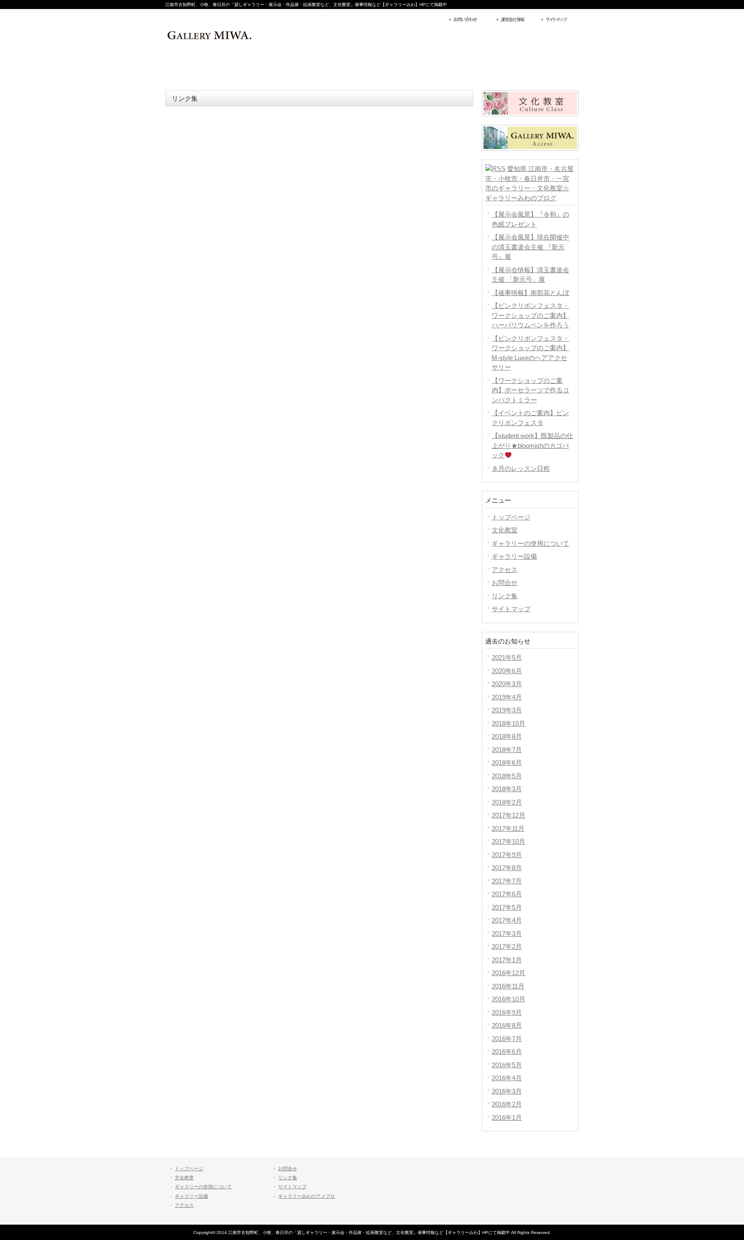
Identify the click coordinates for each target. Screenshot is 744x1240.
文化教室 (505, 530)
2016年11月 (508, 986)
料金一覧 (289, 69)
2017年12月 (508, 815)
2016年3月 (507, 1091)
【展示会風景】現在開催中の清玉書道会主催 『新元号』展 (530, 246)
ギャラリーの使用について (530, 543)
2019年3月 (507, 710)
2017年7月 (507, 881)
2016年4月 (507, 1078)
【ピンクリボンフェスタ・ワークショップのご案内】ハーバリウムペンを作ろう (530, 315)
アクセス (505, 569)
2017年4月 (507, 920)
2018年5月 (507, 776)
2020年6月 (507, 670)
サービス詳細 (206, 69)
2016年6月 (507, 1051)
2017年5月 (507, 907)
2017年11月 (508, 828)
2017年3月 (507, 933)
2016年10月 (508, 999)
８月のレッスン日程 (521, 468)
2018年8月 (507, 736)
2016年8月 (507, 1025)
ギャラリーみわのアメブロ (306, 1196)
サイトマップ (517, 20)
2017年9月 (507, 854)
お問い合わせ (471, 20)
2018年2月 (507, 802)
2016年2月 (507, 1104)
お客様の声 (454, 69)
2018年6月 (507, 762)
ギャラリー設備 (514, 556)
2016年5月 (507, 1065)
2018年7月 (507, 749)
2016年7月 (507, 1038)
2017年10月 (508, 841)
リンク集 (505, 596)
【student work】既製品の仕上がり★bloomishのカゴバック (532, 445)
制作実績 (372, 69)
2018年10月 (508, 723)
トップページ (511, 517)
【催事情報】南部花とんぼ (530, 292)
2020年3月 (507, 683)
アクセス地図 (559, 20)
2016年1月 (507, 1117)
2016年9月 (507, 1012)
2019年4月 (507, 697)
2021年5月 (507, 657)
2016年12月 (508, 972)
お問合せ (505, 582)
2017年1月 (507, 959)
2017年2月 (507, 946)
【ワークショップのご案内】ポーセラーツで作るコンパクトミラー (530, 390)
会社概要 (537, 69)
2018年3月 (507, 788)
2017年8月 (507, 867)
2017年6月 (507, 894)
